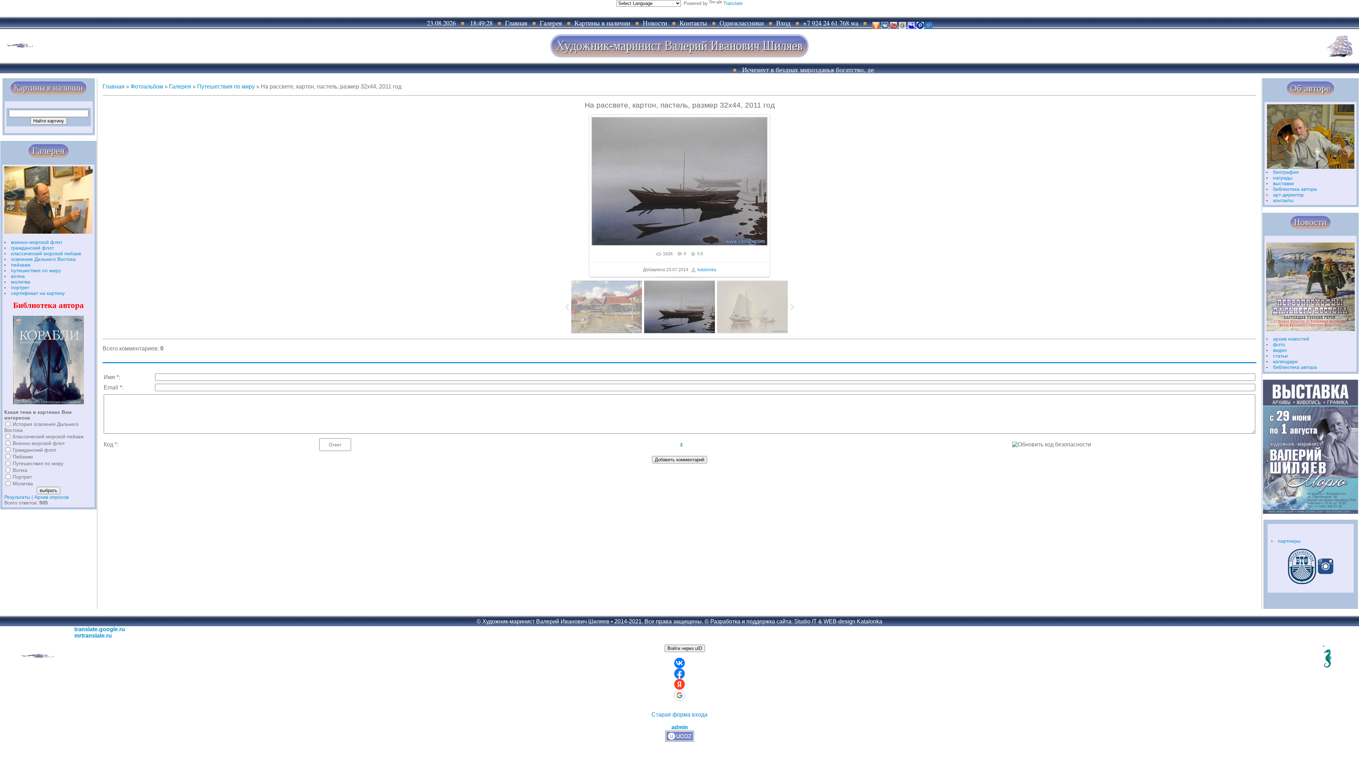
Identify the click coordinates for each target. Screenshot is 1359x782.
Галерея (180, 87)
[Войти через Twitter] (679, 706)
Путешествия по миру (38, 463)
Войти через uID (684, 648)
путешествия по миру (36, 270)
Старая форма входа (679, 715)
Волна (20, 470)
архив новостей (1291, 339)
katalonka (707, 269)
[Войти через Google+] (679, 695)
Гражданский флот (34, 450)
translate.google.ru (99, 629)
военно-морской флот (36, 242)
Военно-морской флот (39, 443)
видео (1280, 350)
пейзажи (20, 265)
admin (679, 727)
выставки (1283, 183)
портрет (20, 287)
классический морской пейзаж (46, 253)
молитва (20, 282)
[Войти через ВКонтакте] (679, 663)
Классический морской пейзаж (48, 436)
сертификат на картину (38, 293)
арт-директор (1288, 195)
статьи (1280, 356)
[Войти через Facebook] (679, 673)
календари (1285, 361)
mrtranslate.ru (93, 636)
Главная (114, 87)
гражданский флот (32, 248)
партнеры (1289, 541)
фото (1279, 344)
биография (1286, 172)
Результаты (17, 497)
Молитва (23, 483)
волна (18, 276)
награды (1282, 178)
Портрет (22, 477)
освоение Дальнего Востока (43, 259)
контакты (1283, 200)
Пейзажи (23, 457)
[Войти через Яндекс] (679, 684)
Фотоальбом (147, 87)
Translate (732, 3)
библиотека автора (1295, 189)
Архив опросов (51, 497)
